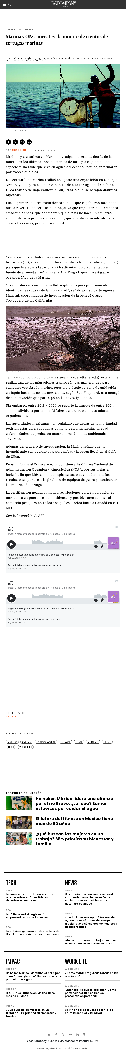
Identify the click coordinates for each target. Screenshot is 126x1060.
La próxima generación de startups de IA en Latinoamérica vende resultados (32, 932)
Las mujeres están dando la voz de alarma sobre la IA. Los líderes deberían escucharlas (30, 897)
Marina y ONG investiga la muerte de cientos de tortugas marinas (57, 39)
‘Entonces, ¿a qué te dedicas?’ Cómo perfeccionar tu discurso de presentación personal (90, 993)
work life (76, 961)
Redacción (18, 150)
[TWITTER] (63, 1034)
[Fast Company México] (63, 4)
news (71, 882)
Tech (11, 747)
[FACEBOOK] (56, 1034)
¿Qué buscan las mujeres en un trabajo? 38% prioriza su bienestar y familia (31, 1013)
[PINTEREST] (84, 1034)
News (79, 741)
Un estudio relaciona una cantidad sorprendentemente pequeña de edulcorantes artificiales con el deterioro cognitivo (89, 898)
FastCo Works (46, 741)
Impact (29, 29)
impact (14, 961)
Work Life (25, 747)
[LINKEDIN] (77, 1034)
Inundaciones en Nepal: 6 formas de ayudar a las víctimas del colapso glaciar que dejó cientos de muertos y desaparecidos (91, 922)
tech (11, 882)
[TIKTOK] (41, 1034)
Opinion (93, 741)
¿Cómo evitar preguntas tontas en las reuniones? (91, 974)
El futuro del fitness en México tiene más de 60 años (30, 994)
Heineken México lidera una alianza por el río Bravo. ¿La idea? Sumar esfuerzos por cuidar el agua (33, 976)
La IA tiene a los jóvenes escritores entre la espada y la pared (89, 1011)
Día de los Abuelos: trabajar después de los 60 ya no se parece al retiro (90, 942)
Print (107, 741)
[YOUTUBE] (70, 1034)
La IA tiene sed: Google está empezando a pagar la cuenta (27, 915)
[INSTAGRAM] (49, 1034)
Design (26, 741)
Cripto (12, 741)
